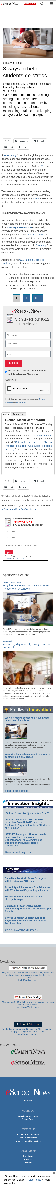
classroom (27, 495)
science (41, 500)
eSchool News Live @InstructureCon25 (27, 813)
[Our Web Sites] (28, 1051)
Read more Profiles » (17, 790)
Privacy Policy (21, 402)
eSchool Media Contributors (25, 419)
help (44, 495)
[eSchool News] (10, 4)
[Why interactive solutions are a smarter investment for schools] (28, 625)
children (16, 495)
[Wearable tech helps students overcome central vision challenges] (16, 774)
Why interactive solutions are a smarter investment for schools (26, 587)
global (37, 495)
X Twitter (28, 1159)
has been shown (36, 234)
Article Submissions (28, 1137)
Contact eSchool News (28, 1134)
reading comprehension (23, 500)
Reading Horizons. (43, 435)
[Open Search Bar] (42, 4)
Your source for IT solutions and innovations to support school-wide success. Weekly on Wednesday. (28, 1004)
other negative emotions (19, 227)
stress (36, 198)
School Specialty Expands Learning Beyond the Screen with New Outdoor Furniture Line (26, 920)
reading (5, 500)
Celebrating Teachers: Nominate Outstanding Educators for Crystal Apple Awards (28, 909)
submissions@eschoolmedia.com (19, 509)
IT (48, 495)
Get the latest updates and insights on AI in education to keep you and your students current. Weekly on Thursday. (28, 1031)
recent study (10, 155)
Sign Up (8, 553)
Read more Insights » (18, 852)
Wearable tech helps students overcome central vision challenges (27, 755)
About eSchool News (28, 1116)
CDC (43, 166)
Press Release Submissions (28, 1141)
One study (41, 245)
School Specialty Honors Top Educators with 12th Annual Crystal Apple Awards (27, 889)
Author (6, 414)
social (49, 500)
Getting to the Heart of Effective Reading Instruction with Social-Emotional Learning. (29, 446)
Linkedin (28, 1162)
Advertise (28, 1100)
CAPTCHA (11, 380)
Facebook (28, 1156)
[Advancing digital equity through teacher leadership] (28, 683)
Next (37, 298)
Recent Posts (18, 414)
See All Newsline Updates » (21, 930)
